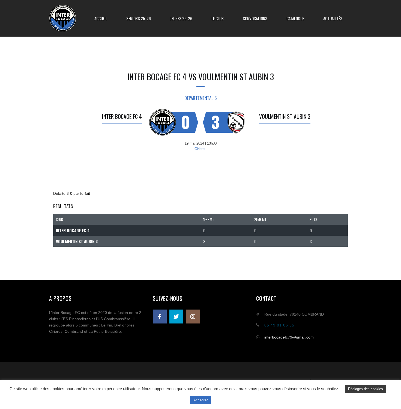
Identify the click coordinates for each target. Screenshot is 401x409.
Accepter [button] (200, 400)
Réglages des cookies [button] (365, 389)
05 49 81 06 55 (279, 325)
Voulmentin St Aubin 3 (284, 116)
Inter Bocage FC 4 (122, 116)
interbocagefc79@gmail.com (289, 337)
